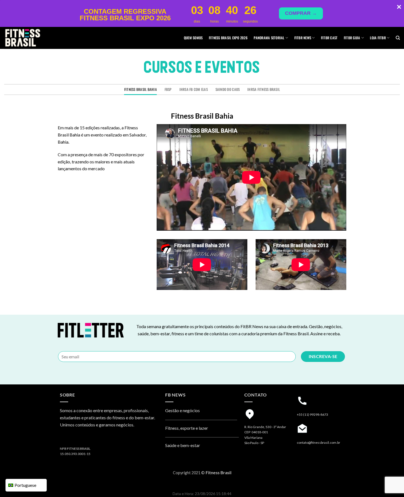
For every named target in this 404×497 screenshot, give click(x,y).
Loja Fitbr (378, 37)
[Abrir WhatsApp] (390, 483)
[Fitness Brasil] (31, 38)
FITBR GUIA (352, 37)
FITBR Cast (329, 37)
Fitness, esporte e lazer (186, 428)
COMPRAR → (301, 13)
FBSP (168, 89)
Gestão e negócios (182, 410)
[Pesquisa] (398, 38)
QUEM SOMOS (193, 37)
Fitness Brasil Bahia (140, 89)
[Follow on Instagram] (65, 439)
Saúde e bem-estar (182, 445)
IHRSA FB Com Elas (193, 89)
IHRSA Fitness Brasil (263, 89)
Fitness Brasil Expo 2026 (228, 37)
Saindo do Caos (227, 89)
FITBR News (302, 37)
